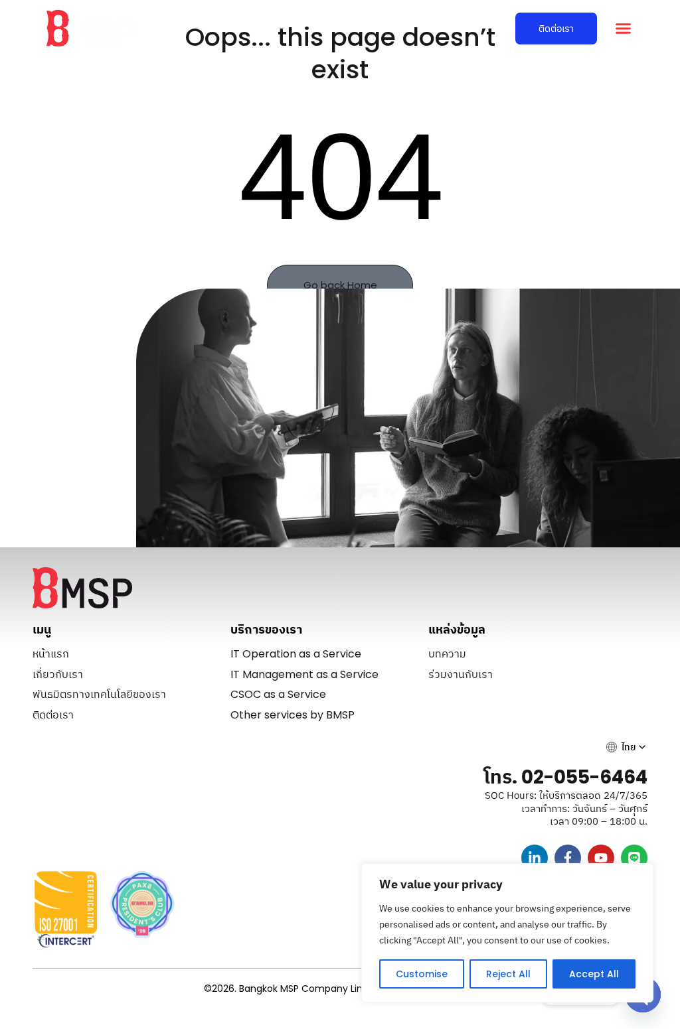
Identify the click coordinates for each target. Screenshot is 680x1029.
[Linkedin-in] (534, 858)
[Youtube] (601, 858)
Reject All (508, 974)
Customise (422, 974)
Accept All (594, 974)
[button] (623, 28)
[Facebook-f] (567, 858)
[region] (507, 932)
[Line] (634, 858)
